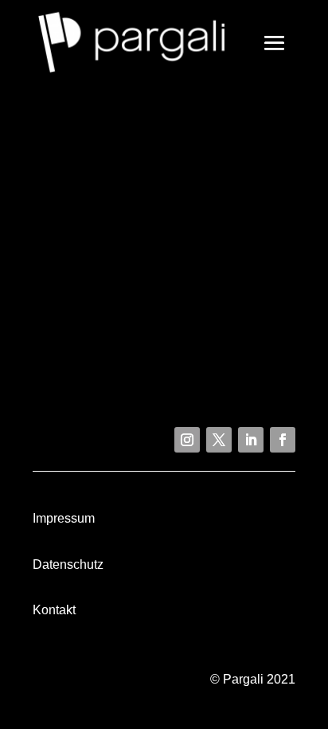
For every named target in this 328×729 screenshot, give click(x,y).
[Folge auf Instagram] (187, 440)
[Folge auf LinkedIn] (251, 440)
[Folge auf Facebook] (282, 440)
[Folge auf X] (219, 440)
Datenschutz (68, 564)
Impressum (64, 518)
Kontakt (54, 610)
